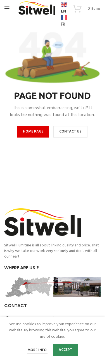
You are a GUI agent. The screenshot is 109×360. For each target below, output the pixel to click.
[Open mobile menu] (7, 8)
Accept (65, 350)
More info (37, 350)
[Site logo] (36, 8)
